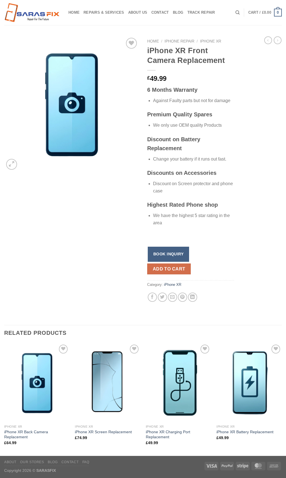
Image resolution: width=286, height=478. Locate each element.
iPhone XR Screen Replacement (103, 432)
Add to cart (169, 269)
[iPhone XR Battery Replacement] (249, 382)
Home (74, 12)
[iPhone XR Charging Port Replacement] (178, 382)
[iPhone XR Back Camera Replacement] (37, 382)
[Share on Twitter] (162, 297)
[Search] (237, 12)
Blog (178, 12)
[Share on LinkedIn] (192, 297)
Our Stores (32, 462)
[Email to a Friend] (172, 297)
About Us (137, 12)
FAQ (85, 462)
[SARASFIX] (32, 13)
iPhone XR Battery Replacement (244, 432)
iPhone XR (210, 41)
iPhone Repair (179, 41)
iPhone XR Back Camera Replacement (26, 434)
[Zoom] (11, 164)
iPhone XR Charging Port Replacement (168, 434)
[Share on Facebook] (152, 297)
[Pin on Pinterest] (182, 297)
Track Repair (201, 12)
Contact (160, 12)
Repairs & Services (104, 12)
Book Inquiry (168, 254)
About (10, 462)
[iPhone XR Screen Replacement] (107, 382)
